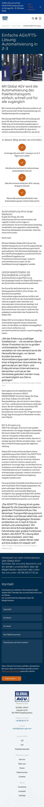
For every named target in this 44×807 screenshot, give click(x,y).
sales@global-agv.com (22, 728)
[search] (33, 18)
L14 (22, 745)
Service (22, 759)
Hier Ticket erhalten (31, 7)
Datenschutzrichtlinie (11, 671)
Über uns (22, 764)
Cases (22, 768)
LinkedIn (22, 791)
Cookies (22, 776)
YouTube (22, 795)
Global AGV (5, 26)
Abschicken (10, 678)
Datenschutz (22, 772)
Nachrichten (16, 26)
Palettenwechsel (22, 749)
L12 (22, 740)
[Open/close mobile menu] (40, 18)
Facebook (22, 787)
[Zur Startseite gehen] (5, 18)
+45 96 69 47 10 (22, 721)
